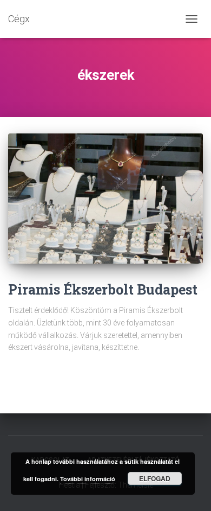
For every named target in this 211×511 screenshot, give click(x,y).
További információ (87, 479)
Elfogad (154, 478)
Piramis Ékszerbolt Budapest (102, 289)
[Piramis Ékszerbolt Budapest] (105, 198)
